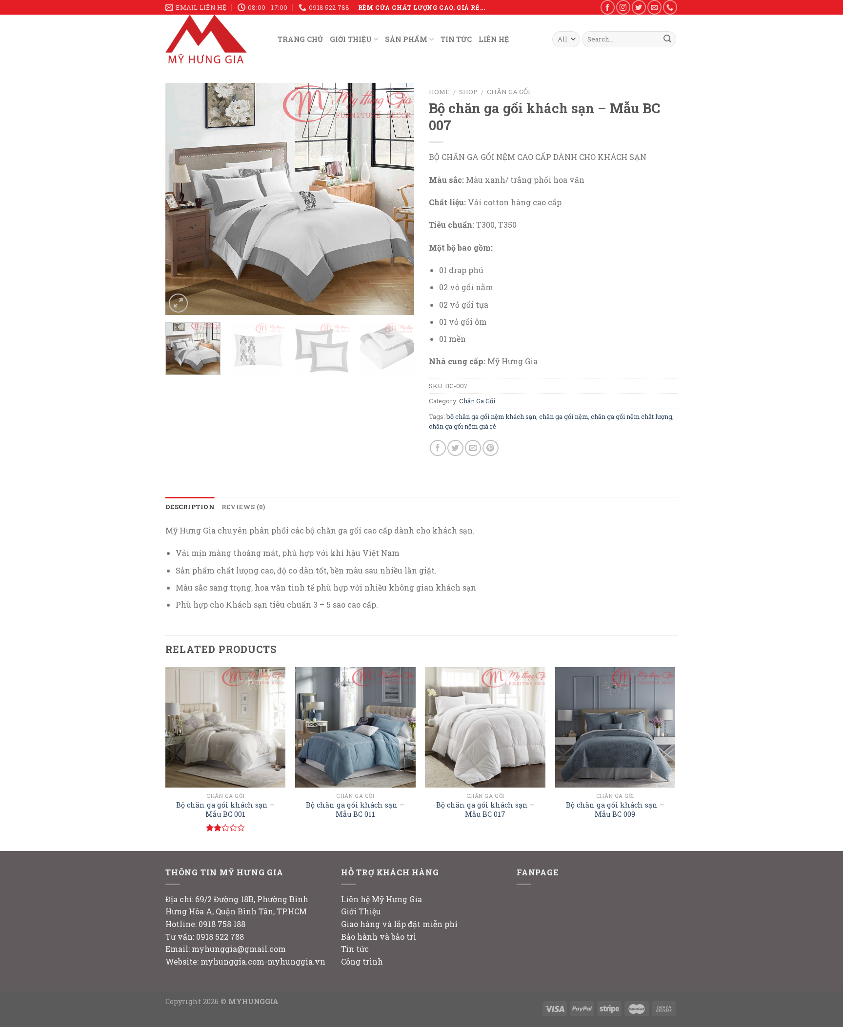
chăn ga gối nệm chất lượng (631, 416)
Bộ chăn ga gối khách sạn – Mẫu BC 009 (615, 810)
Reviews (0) (243, 507)
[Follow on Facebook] (608, 7)
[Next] (397, 199)
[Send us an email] (654, 7)
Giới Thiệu (361, 911)
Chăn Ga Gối (508, 91)
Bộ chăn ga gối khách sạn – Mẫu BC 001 (225, 810)
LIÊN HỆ (494, 39)
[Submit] (667, 39)
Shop (468, 91)
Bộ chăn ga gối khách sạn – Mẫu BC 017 (485, 810)
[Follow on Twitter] (639, 7)
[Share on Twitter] (455, 448)
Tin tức (355, 949)
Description (190, 507)
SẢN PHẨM (406, 39)
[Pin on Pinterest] (490, 448)
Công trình (362, 961)
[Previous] (182, 199)
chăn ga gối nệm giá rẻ (462, 426)
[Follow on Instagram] (623, 7)
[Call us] (670, 7)
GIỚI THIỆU (351, 39)
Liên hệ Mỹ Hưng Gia (381, 899)
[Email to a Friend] (473, 448)
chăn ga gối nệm (563, 416)
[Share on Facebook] (438, 448)
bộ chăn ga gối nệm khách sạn (491, 416)
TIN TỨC (456, 39)
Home (439, 91)
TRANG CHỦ (300, 39)
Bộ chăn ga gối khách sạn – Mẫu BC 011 (355, 810)
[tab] (190, 506)
